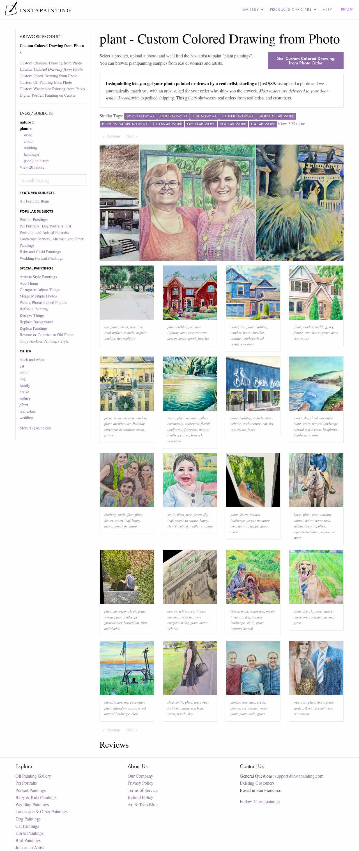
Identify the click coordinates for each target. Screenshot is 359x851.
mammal (173, 617)
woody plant (113, 617)
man (252, 702)
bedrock (196, 435)
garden (298, 708)
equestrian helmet (306, 531)
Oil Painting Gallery (33, 776)
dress (108, 526)
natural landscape (325, 423)
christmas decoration (119, 429)
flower (108, 520)
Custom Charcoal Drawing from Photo (51, 63)
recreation (301, 713)
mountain (192, 417)
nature (328, 611)
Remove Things (32, 315)
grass (326, 332)
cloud (28, 141)
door (183, 332)
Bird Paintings (28, 840)
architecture (122, 423)
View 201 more (32, 167)
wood (28, 135)
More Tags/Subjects (36, 428)
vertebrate (181, 611)
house (24, 391)
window (195, 326)
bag (190, 713)
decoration (126, 417)
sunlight (315, 617)
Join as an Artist (29, 847)
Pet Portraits (26, 783)
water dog (257, 611)
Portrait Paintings (34, 219)
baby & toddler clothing (195, 526)
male (252, 713)
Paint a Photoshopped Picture (43, 302)
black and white (32, 359)
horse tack (322, 520)
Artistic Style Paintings (38, 276)
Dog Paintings (28, 819)
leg (196, 702)
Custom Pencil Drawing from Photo (48, 75)
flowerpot (120, 611)
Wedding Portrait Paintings (41, 258)
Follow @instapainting (260, 801)
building (30, 147)
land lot (109, 338)
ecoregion (192, 423)
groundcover (113, 622)
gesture (243, 526)
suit (304, 702)
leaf (127, 520)
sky (242, 326)
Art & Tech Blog (143, 804)
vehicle (129, 332)
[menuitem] (251, 9)
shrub (132, 611)
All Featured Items (35, 201)
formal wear (324, 708)
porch (192, 338)
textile (182, 713)
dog (23, 379)
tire (140, 326)
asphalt (141, 332)
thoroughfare (126, 338)
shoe (170, 702)
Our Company (140, 776)
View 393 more (291, 123)
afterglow (120, 708)
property (110, 417)
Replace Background (36, 321)
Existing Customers (257, 783)
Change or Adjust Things (40, 289)
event (140, 429)
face (130, 514)
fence (252, 429)
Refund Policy (140, 797)
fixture (298, 332)
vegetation (174, 440)
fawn (197, 617)
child (23, 372)
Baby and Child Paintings (40, 251)
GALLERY (250, 9)
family (25, 385)
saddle (298, 526)
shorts (244, 514)
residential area (242, 343)
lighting (173, 332)
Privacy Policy (140, 783)
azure (306, 423)
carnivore (198, 611)
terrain (313, 435)
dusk (135, 713)
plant (114, 326)
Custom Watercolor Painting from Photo (52, 88)
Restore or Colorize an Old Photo (46, 334)
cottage (236, 338)
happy (136, 520)
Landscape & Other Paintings (41, 811)
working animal (242, 628)
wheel (123, 326)
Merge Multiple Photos (38, 296)
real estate (28, 411)
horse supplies (315, 526)
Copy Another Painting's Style (44, 341)
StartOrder (306, 60)
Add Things (29, 283)
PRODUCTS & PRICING (290, 9)
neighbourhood (253, 338)
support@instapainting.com (299, 776)
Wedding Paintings (32, 804)
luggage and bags (191, 708)
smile (122, 514)
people (235, 702)
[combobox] (53, 180)
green (119, 520)
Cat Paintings (27, 826)
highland (300, 435)
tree (133, 326)
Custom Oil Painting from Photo (46, 82)
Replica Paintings (34, 328)
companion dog (178, 622)
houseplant (131, 622)
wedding (26, 417)
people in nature (36, 160)
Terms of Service (143, 790)
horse (298, 514)
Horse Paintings (29, 833)
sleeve (172, 526)
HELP (327, 9)
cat (22, 366)
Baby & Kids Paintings (35, 797)
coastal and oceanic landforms (315, 429)
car (106, 326)
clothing (110, 514)
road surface (113, 332)
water (171, 417)
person (235, 708)
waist (171, 713)
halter (309, 520)
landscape (31, 154)
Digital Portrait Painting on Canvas (48, 95)
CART (349, 10)
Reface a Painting (34, 308)
